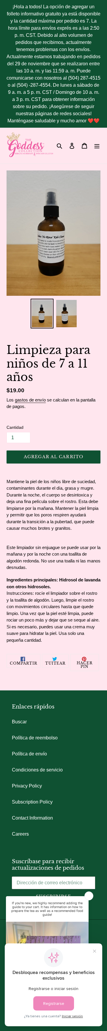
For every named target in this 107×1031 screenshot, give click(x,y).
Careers (20, 833)
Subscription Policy (32, 801)
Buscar (19, 721)
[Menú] (97, 145)
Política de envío (29, 753)
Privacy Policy (27, 785)
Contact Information (32, 817)
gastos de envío (30, 399)
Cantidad (15, 427)
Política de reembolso (35, 737)
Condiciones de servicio (37, 769)
